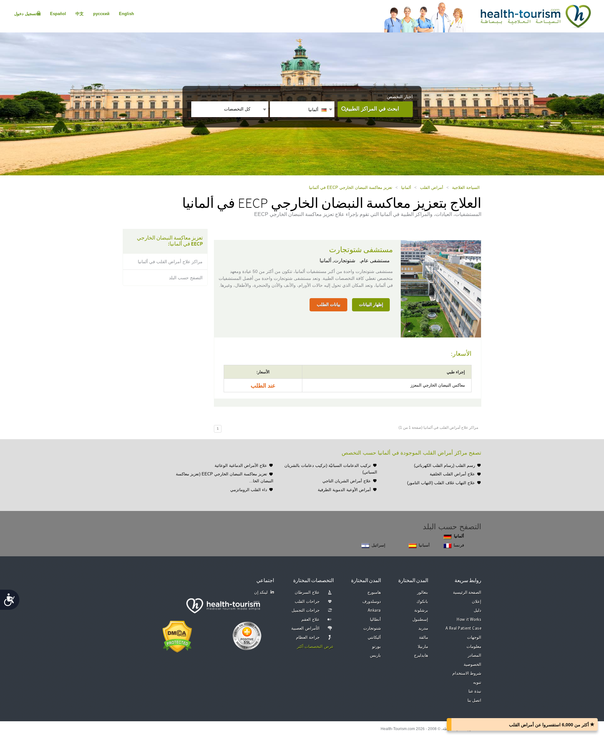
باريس (375, 656)
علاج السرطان (307, 593)
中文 (80, 13)
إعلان (476, 602)
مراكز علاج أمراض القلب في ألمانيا (170, 261)
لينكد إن (261, 593)
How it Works (469, 620)
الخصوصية (472, 665)
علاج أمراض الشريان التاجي (346, 481)
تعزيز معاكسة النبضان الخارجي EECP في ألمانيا (350, 187)
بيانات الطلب (328, 304)
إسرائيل (378, 545)
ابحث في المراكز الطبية (372, 109)
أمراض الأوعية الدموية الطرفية (344, 489)
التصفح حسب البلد (186, 277)
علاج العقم (310, 620)
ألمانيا (406, 187)
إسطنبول (420, 620)
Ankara (374, 611)
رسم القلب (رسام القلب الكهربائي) (444, 465)
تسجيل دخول (25, 13)
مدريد (423, 628)
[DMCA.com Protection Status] (177, 636)
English (126, 13)
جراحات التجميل (306, 611)
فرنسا (459, 545)
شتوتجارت (372, 628)
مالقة (423, 638)
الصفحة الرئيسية (467, 593)
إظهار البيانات (371, 304)
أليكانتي (374, 638)
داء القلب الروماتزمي (248, 489)
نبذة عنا (475, 691)
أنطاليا (375, 620)
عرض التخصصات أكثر (315, 647)
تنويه (477, 683)
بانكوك (422, 602)
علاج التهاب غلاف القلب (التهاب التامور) (441, 482)
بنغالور (422, 593)
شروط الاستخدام (467, 674)
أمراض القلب (431, 187)
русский (101, 13)
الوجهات (474, 638)
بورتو (376, 647)
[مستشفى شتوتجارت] (441, 288)
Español (58, 13)
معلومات (474, 647)
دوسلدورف (371, 602)
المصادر (474, 656)
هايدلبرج (421, 656)
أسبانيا (424, 545)
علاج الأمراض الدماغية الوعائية (241, 465)
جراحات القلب (307, 602)
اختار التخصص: (399, 96)
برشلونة (421, 611)
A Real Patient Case (463, 628)
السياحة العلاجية (466, 187)
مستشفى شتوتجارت (361, 250)
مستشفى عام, (374, 260)
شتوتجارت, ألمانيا (337, 260)
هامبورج (374, 593)
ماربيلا (423, 647)
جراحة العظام (308, 638)
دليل (477, 611)
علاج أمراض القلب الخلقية (452, 474)
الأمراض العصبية (305, 628)
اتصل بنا (474, 701)
